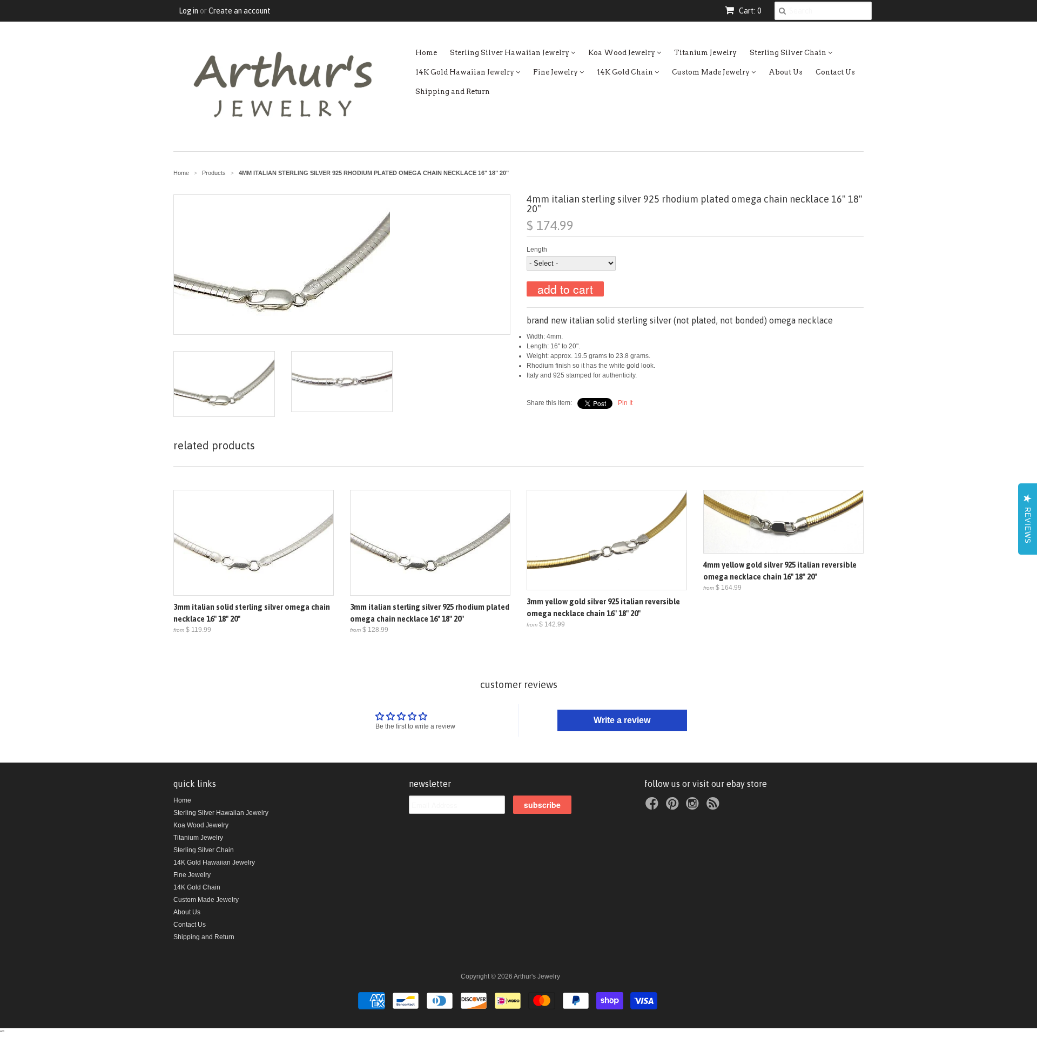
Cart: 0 (749, 10)
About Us (786, 72)
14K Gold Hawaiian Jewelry (465, 72)
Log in (188, 10)
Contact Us (835, 72)
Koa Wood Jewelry (622, 53)
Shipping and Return (452, 91)
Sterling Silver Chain (789, 53)
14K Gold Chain (626, 72)
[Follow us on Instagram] (694, 807)
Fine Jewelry (556, 72)
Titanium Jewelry (705, 53)
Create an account (239, 10)
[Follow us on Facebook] (653, 807)
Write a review (622, 720)
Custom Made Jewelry (711, 72)
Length (537, 249)
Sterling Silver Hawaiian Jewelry (510, 53)
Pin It (625, 403)
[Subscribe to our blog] (714, 807)
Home (426, 53)
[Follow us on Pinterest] (674, 807)
